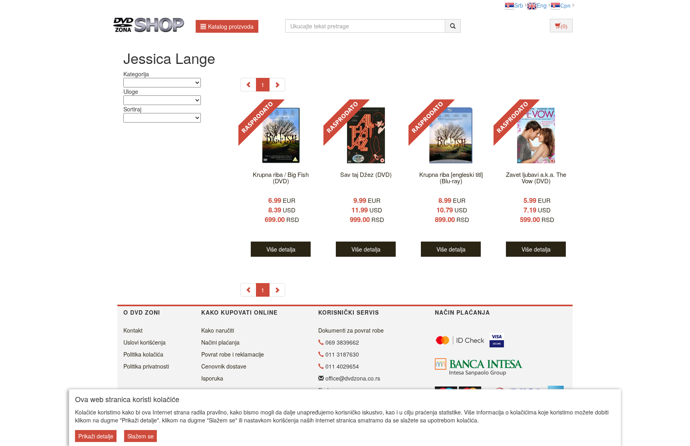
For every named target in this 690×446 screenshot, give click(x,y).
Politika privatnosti (146, 366)
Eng (542, 5)
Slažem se (140, 436)
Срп (565, 5)
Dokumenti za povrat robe (351, 330)
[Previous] (248, 84)
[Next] (277, 84)
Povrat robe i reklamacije (232, 354)
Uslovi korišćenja (144, 342)
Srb (518, 5)
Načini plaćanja (220, 342)
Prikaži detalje (95, 436)
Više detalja (280, 249)
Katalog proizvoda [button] (231, 26)
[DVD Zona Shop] (146, 26)
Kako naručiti (217, 330)
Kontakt (133, 330)
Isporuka (212, 378)
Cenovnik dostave (223, 366)
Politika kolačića (143, 354)
